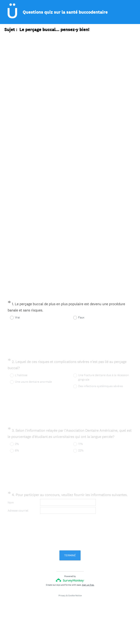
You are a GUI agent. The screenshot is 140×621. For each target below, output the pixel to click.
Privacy (62, 595)
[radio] (9, 317)
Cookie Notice (75, 595)
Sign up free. (88, 584)
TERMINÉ (70, 555)
